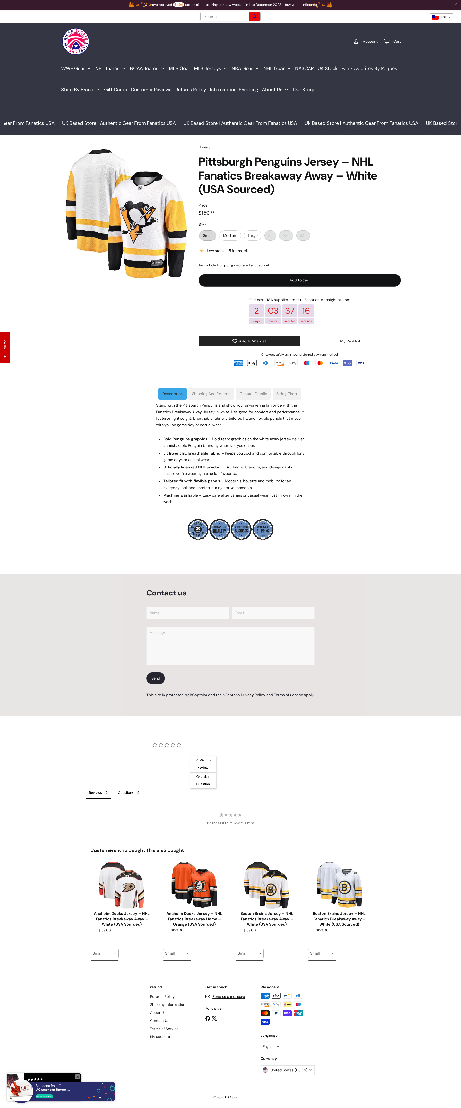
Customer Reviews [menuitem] (151, 89)
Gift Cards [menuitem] (115, 89)
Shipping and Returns (211, 393)
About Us (158, 1012)
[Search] (254, 16)
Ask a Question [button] (203, 780)
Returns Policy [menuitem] (190, 89)
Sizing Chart (286, 393)
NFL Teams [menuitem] (107, 68)
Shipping (226, 265)
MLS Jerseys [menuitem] (207, 68)
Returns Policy (162, 996)
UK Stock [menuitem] (328, 68)
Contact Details (253, 393)
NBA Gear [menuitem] (242, 68)
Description (172, 393)
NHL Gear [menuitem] (274, 68)
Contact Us (159, 1020)
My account (160, 1036)
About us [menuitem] (272, 89)
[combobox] (105, 953)
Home (203, 147)
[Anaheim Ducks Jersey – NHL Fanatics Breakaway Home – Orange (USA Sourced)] (194, 885)
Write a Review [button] (204, 764)
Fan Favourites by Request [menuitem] (370, 68)
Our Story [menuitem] (303, 89)
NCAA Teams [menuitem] (144, 68)
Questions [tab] (126, 792)
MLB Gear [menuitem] (179, 68)
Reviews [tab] (95, 792)
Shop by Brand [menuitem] (77, 89)
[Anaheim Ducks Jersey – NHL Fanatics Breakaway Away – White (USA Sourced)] (122, 885)
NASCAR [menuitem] (304, 68)
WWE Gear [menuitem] (73, 68)
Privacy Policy (253, 694)
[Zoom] (126, 213)
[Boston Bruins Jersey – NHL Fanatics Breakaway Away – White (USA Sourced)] (267, 885)
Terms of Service (288, 694)
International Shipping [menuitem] (234, 89)
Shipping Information (167, 1004)
